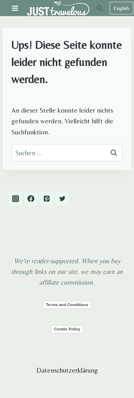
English (121, 8)
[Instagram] (15, 199)
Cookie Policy (67, 328)
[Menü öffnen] (15, 8)
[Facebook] (31, 199)
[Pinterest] (46, 199)
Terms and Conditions (67, 304)
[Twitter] (62, 199)
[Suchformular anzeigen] (99, 8)
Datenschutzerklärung (67, 370)
